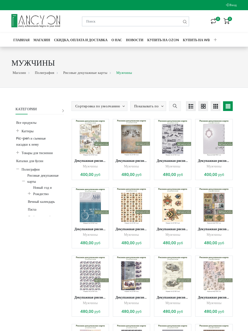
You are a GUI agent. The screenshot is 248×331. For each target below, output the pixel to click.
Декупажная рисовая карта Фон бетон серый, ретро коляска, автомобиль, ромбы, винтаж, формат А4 (214, 160)
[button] (215, 40)
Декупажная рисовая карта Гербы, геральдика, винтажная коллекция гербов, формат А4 (131, 229)
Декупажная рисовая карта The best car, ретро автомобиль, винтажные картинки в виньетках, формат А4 (173, 297)
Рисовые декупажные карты (85, 72)
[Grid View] (203, 106)
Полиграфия (44, 72)
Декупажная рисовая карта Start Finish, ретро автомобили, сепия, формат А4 (90, 297)
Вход (233, 5)
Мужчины (90, 166)
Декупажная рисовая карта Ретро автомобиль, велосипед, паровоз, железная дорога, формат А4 (131, 160)
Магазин (19, 72)
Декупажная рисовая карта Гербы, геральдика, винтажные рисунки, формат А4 (173, 229)
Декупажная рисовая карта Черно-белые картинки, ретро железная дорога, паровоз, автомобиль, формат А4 (173, 160)
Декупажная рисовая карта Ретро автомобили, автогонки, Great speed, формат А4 (131, 297)
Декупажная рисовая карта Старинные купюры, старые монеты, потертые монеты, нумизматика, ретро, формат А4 (214, 229)
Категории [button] (26, 108)
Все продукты (26, 122)
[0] (213, 21)
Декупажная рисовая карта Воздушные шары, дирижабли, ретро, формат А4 (214, 297)
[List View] (191, 106)
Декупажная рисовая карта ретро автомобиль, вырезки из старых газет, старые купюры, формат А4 (90, 160)
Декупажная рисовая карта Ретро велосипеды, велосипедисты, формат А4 (90, 229)
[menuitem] (21, 40)
